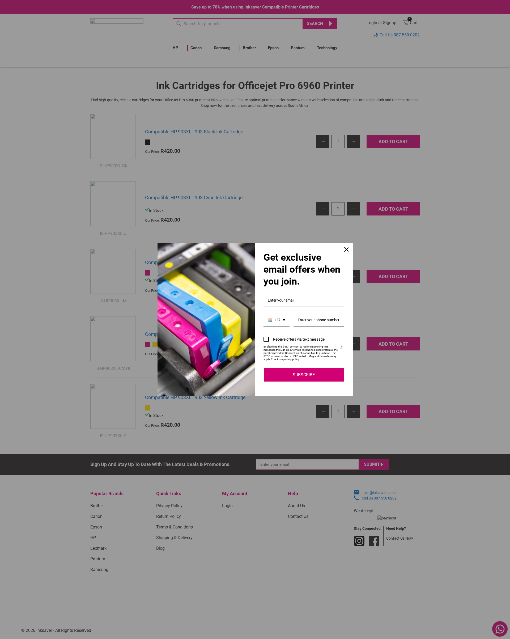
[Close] (346, 249)
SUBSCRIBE (304, 374)
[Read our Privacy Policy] (341, 347)
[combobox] (277, 320)
